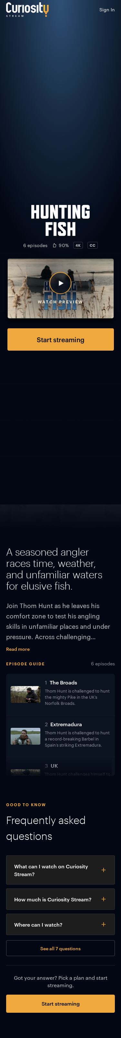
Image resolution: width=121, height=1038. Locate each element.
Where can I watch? (38, 924)
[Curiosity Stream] (27, 9)
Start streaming (61, 339)
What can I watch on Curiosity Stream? (51, 870)
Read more (18, 649)
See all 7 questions (60, 948)
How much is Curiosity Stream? (52, 899)
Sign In (107, 9)
